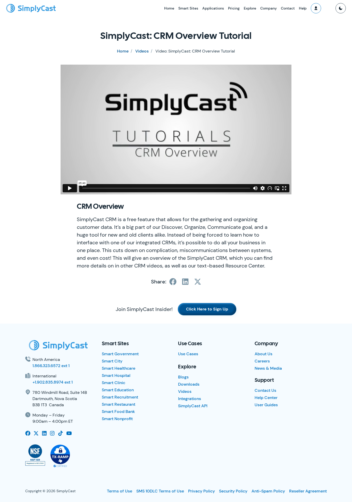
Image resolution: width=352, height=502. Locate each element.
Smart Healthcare (118, 368)
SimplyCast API (192, 406)
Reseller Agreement (308, 491)
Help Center (266, 397)
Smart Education (118, 390)
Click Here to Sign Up (207, 309)
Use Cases (188, 354)
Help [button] (303, 8)
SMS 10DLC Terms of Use (160, 491)
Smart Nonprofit (117, 418)
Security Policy (233, 491)
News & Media (268, 368)
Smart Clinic (113, 382)
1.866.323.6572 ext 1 (51, 365)
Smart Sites (188, 8)
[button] (316, 8)
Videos (142, 51)
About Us (263, 354)
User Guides (266, 405)
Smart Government (120, 354)
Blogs (183, 377)
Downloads (188, 384)
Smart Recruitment (120, 397)
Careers (262, 361)
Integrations (189, 398)
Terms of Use (119, 491)
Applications (213, 8)
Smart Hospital (116, 375)
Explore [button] (250, 8)
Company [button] (268, 8)
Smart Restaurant (118, 404)
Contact (288, 8)
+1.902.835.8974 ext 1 (52, 382)
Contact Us (265, 390)
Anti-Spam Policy (268, 491)
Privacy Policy (201, 491)
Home (169, 8)
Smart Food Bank (118, 411)
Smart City (112, 361)
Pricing (234, 8)
